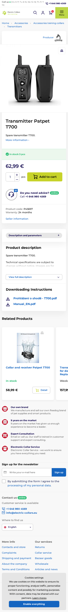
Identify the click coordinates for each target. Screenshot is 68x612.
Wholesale (41, 563)
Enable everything (34, 604)
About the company (14, 563)
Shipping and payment (16, 558)
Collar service (43, 552)
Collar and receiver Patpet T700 (28, 367)
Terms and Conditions (16, 569)
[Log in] (43, 12)
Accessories (21, 23)
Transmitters (14, 26)
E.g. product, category (24, 29)
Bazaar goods (43, 558)
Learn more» (39, 598)
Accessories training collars (48, 23)
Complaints (9, 552)
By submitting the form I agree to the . (33, 483)
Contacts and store (14, 547)
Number (10, 177)
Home (5, 23)
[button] (35, 12)
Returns (40, 547)
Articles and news (46, 569)
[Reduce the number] (17, 179)
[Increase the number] (17, 175)
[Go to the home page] (11, 13)
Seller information (17, 218)
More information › (17, 139)
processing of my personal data (29, 485)
